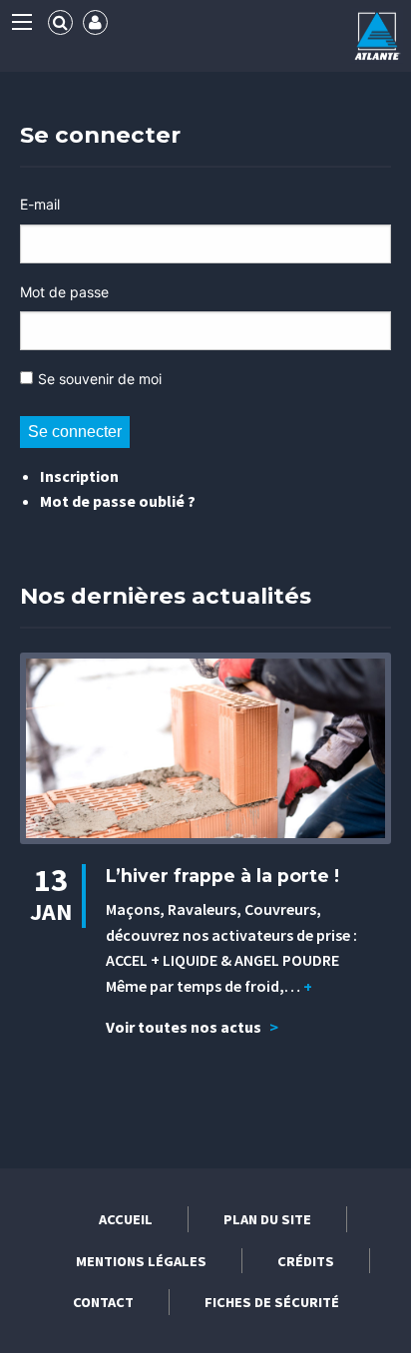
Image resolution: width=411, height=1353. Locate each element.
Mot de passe (64, 291)
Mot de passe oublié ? (118, 501)
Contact (103, 1302)
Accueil (126, 1219)
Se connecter (75, 431)
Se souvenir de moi (100, 378)
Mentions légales (141, 1261)
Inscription (79, 476)
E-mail (40, 204)
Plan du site (267, 1219)
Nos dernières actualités (165, 596)
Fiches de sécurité (272, 1302)
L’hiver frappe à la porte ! (222, 875)
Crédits (305, 1261)
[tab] (60, 22)
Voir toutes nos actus (192, 1027)
